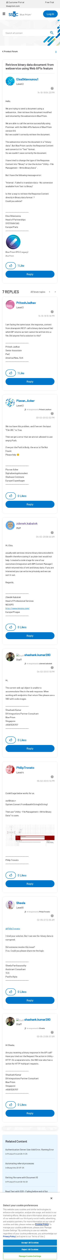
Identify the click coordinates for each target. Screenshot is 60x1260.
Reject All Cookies (30, 1249)
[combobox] (30, 32)
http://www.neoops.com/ (18, 608)
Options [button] (56, 51)
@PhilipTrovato (13, 928)
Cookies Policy (41, 1224)
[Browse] (5, 13)
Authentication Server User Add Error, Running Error (29, 1149)
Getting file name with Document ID (21, 1177)
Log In (50, 14)
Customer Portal (16, 2)
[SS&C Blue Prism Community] (20, 14)
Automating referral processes (19, 1163)
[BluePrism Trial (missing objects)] (55, 292)
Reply (30, 274)
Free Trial (49, 2)
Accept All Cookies (30, 1242)
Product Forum (11, 51)
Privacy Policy (9, 1236)
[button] (11, 265)
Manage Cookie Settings (30, 1256)
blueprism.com (13, 6)
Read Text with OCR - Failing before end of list (26, 1191)
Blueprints (11, 1168)
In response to (39, 409)
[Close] (51, 1198)
